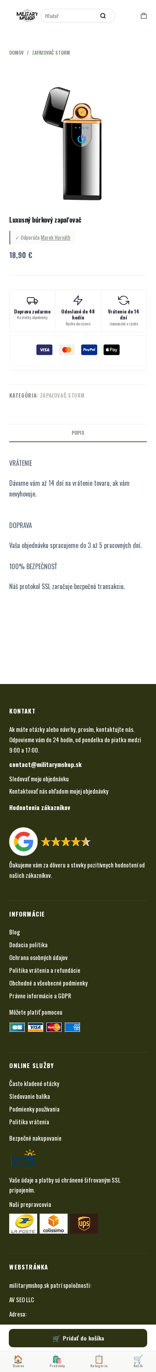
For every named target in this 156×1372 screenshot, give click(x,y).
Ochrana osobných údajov (38, 957)
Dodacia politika (28, 944)
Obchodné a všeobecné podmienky (48, 982)
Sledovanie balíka (29, 1096)
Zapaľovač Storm (62, 395)
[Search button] (103, 15)
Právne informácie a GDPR (40, 995)
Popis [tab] (78, 432)
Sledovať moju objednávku (39, 778)
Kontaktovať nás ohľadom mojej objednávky (58, 791)
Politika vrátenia (29, 1121)
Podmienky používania (34, 1108)
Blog (14, 931)
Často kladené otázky (34, 1083)
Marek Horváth (55, 237)
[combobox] (68, 15)
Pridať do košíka (83, 1338)
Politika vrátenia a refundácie (44, 970)
